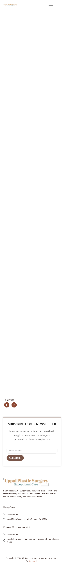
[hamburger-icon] (51, 5)
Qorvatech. (33, 561)
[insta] (14, 404)
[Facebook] (6, 404)
